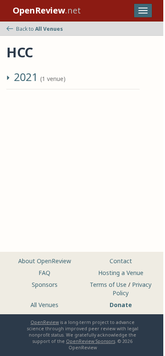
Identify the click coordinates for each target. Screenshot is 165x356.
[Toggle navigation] (143, 10)
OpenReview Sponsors (90, 341)
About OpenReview (44, 261)
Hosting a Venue (120, 273)
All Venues (44, 305)
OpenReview (44, 322)
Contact (121, 261)
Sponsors (45, 284)
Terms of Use (108, 284)
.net (47, 10)
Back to (39, 28)
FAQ (44, 273)
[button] (9, 79)
